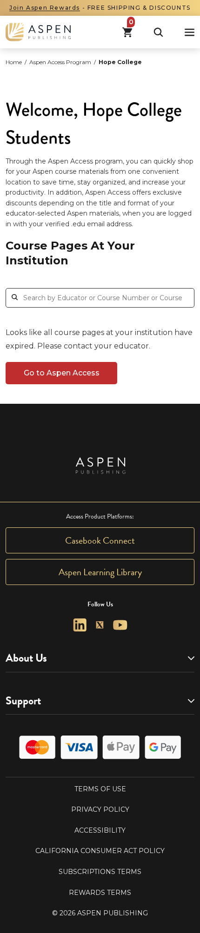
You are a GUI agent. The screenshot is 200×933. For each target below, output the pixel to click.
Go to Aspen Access (62, 372)
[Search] (158, 32)
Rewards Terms (100, 892)
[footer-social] (80, 625)
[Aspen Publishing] (38, 32)
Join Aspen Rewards (44, 7)
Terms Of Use (100, 789)
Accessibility (100, 830)
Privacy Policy (100, 809)
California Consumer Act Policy (100, 851)
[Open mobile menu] (189, 32)
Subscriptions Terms (100, 871)
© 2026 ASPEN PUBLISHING (100, 913)
